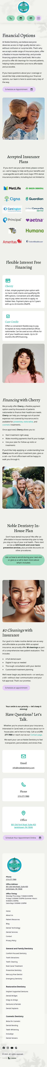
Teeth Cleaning (12, 962)
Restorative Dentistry (16, 986)
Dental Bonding (12, 1025)
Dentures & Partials (13, 1004)
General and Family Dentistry (19, 948)
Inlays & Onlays (12, 1000)
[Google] (16, 1048)
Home (8, 911)
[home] (23, 7)
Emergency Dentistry (14, 979)
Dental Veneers (12, 1038)
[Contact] (31, 18)
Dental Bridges (11, 996)
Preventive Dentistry (13, 970)
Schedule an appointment (16, 688)
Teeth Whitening (12, 1030)
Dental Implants (12, 1008)
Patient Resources (13, 919)
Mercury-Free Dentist (14, 974)
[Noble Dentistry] (23, 865)
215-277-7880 (23, 796)
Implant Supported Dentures (17, 991)
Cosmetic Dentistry (14, 1016)
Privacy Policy (11, 940)
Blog (7, 924)
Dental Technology (13, 928)
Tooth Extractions (12, 957)
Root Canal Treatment (14, 966)
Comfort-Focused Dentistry (16, 953)
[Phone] (11, 18)
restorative (28, 421)
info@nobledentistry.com (23, 768)
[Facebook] (3, 1048)
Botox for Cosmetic (13, 1021)
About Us (9, 915)
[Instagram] (8, 1048)
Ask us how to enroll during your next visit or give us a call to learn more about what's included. (23, 560)
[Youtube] (12, 1048)
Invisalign (10, 1034)
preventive (18, 421)
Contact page (36, 735)
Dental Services (12, 932)
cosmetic (6, 424)
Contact (9, 936)
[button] (38, 18)
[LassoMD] (9, 1058)
